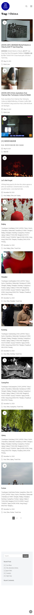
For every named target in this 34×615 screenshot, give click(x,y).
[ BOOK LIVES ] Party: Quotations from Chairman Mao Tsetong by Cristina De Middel (16, 94)
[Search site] (26, 6)
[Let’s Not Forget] (17, 166)
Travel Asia (17, 248)
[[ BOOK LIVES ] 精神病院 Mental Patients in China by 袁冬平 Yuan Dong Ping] (17, 30)
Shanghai (4, 277)
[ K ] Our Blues (8, 565)
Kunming (4, 330)
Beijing (8, 195)
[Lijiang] (17, 421)
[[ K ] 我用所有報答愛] (17, 126)
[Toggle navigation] (31, 6)
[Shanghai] (17, 262)
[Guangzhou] (17, 368)
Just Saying (17, 195)
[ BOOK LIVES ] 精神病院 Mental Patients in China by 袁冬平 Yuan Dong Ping (16, 46)
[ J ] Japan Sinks (8, 570)
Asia (5, 195)
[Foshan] (17, 473)
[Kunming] (17, 315)
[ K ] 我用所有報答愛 (8, 141)
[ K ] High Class (8, 576)
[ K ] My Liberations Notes (11, 568)
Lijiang (3, 435)
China (12, 195)
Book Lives (7, 64)
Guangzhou (5, 382)
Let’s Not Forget (6, 180)
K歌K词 (6, 152)
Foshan (3, 488)
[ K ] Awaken (7, 573)
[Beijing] (17, 210)
